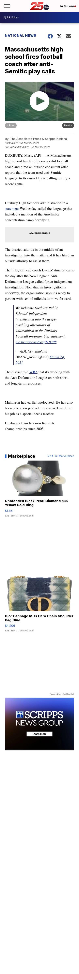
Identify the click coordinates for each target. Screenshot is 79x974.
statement (12, 208)
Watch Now (67, 6)
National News (20, 35)
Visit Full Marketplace (61, 456)
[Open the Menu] (7, 6)
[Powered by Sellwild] (68, 694)
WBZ (33, 371)
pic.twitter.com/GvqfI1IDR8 (36, 341)
